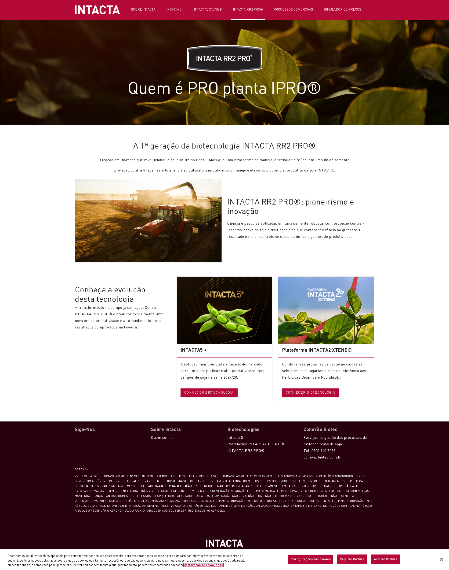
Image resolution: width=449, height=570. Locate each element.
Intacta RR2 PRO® (248, 9)
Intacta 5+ (174, 9)
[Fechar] (441, 559)
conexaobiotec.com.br (323, 457)
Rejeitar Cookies (352, 559)
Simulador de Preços (342, 9)
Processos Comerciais (293, 9)
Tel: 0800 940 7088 (319, 451)
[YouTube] (90, 438)
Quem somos (162, 438)
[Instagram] (84, 438)
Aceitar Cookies (385, 559)
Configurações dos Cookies (311, 559)
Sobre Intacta (143, 9)
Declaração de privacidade (203, 565)
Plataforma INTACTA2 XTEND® (255, 444)
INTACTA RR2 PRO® (245, 451)
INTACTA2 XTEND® (208, 9)
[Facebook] (78, 438)
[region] (224, 559)
